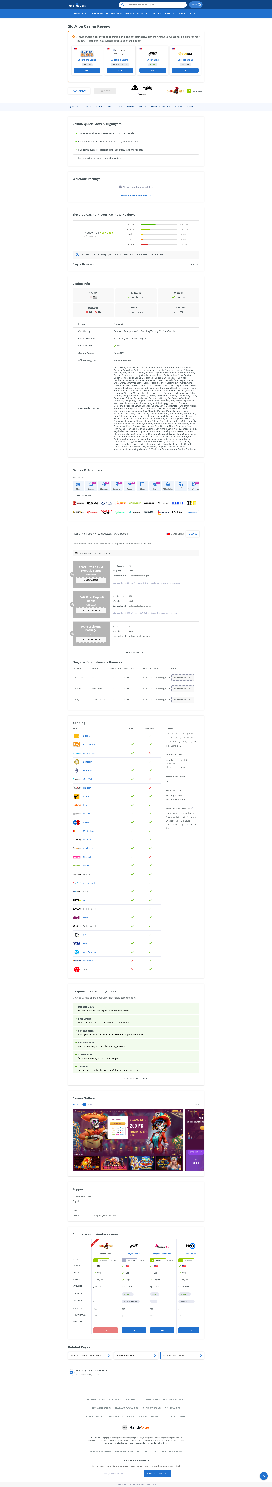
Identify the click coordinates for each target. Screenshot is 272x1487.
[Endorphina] (163, 512)
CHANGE (193, 533)
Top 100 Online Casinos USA (86, 1355)
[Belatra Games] (177, 503)
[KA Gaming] (78, 503)
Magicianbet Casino (162, 1253)
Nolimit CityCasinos (151, 1408)
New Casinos (116, 13)
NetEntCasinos (172, 1408)
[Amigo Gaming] (120, 503)
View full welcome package (134, 195)
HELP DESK (170, 1417)
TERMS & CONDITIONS (95, 1417)
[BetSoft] (191, 503)
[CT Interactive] (135, 512)
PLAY (134, 1330)
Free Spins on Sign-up (99, 13)
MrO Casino (190, 1253)
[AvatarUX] (163, 503)
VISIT (87, 70)
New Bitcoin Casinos (174, 1355)
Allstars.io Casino (119, 59)
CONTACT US (156, 1417)
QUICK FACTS (74, 107)
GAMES (119, 107)
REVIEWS (99, 107)
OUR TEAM (143, 1417)
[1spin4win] (92, 503)
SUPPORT (190, 107)
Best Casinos (131, 1399)
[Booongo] (120, 512)
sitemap (182, 1417)
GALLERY (178, 107)
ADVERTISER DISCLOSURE (148, 1451)
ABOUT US (130, 1417)
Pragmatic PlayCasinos (126, 1408)
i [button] (128, 534)
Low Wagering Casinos (174, 1399)
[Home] (77, 5)
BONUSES (130, 107)
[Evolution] (177, 512)
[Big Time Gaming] (92, 512)
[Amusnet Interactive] (135, 503)
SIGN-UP (88, 107)
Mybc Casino (152, 59)
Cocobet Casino (185, 59)
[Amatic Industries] (106, 503)
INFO (109, 107)
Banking (142, 107)
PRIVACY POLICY (116, 1417)
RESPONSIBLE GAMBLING (160, 107)
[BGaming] (78, 512)
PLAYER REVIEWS (79, 91)
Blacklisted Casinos (101, 1408)
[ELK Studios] (149, 512)
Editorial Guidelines (172, 1451)
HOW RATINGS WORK (124, 1451)
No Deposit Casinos (78, 13)
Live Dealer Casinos (150, 1399)
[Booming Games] (106, 512)
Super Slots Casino (87, 59)
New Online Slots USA (128, 1355)
